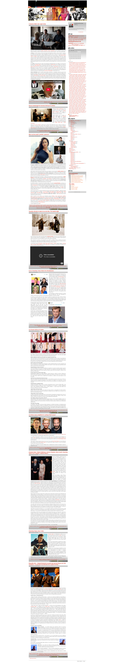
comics (52, 559)
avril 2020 (72, 76)
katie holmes (56, 101)
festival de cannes (54, 526)
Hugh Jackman (51, 191)
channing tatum (45, 101)
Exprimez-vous (61, 103)
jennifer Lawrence (57, 205)
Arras (71, 126)
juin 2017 (74, 85)
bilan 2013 (72, 154)
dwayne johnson (35, 205)
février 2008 (72, 113)
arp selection (41, 101)
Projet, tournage (56, 326)
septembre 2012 (80, 99)
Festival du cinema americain (60, 653)
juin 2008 (76, 112)
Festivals (46, 527)
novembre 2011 (84, 101)
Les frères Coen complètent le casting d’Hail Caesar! (42, 414)
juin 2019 (79, 78)
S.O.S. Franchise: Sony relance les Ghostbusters (41, 270)
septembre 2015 (72, 90)
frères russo (55, 324)
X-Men (60, 535)
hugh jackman (48, 205)
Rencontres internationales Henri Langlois (77, 182)
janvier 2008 (76, 113)
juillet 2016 (83, 87)
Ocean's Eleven (63, 55)
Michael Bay (36, 75)
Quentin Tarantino (50, 236)
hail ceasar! (53, 447)
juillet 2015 (79, 90)
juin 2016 (70, 88)
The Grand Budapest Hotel (61, 438)
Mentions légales (79, 661)
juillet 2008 (72, 112)
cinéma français (75, 38)
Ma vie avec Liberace (37, 124)
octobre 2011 (71, 102)
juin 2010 (83, 105)
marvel (54, 559)
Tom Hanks (38, 192)
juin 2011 (70, 103)
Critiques (49, 102)
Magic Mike (60, 122)
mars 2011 (80, 103)
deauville (51, 653)
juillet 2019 (75, 78)
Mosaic (64, 126)
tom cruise (64, 206)
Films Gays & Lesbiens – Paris (75, 134)
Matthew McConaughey (39, 206)
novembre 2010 (80, 104)
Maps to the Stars (37, 483)
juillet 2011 (83, 102)
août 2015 (76, 90)
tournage (60, 325)
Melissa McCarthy (63, 283)
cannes (76, 37)
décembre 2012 (81, 98)
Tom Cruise (45, 191)
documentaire (80, 39)
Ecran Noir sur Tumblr (74, 188)
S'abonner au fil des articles (73, 115)
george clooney (40, 205)
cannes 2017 (70, 38)
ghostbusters (60, 324)
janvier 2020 (83, 76)
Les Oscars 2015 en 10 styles (36, 329)
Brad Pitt (52, 192)
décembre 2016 (79, 86)
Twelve (32, 56)
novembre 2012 (71, 99)
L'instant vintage (73, 147)
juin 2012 (74, 100)
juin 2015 (83, 90)
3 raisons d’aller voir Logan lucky (37, 24)
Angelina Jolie (59, 192)
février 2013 (72, 98)
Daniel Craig (33, 66)
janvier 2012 (74, 101)
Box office (37, 653)
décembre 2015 (75, 89)
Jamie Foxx (47, 606)
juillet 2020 (79, 75)
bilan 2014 (72, 155)
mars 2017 (83, 85)
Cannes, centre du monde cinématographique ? (78, 163)
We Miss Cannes (74, 131)
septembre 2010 (72, 105)
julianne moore (64, 526)
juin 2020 (83, 75)
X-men (59, 559)
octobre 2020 (84, 74)
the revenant (60, 206)
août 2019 (72, 78)
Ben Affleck (42, 197)
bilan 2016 (72, 157)
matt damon (33, 206)
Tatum (34, 437)
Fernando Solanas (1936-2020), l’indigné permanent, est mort (77, 72)
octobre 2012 (75, 99)
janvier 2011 (70, 104)
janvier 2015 (83, 91)
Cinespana (72, 132)
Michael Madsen (39, 244)
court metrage (80, 38)
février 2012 (70, 101)
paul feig (47, 325)
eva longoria (47, 526)
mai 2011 (73, 103)
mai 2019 (82, 78)
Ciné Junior (72, 174)
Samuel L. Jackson (53, 243)
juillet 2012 (70, 100)
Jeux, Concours (73, 123)
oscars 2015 (45, 410)
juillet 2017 (70, 85)
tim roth (53, 266)
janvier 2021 (70, 74)
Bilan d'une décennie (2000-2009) (75, 161)
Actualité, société (73, 141)
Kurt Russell (40, 243)
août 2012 (84, 99)
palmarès (82, 43)
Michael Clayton (43, 442)
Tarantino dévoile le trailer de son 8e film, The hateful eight (44, 211)
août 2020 (76, 75)
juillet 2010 (79, 105)
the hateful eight (49, 266)
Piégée (56, 122)
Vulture (42, 163)
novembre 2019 (76, 77)
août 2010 (76, 105)
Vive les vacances (42, 202)
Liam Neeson (38, 197)
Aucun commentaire (54, 103)
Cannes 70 (72, 162)
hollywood (44, 205)
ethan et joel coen (43, 447)
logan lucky (59, 101)
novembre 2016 (84, 86)
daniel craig (52, 101)
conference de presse (47, 653)
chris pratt (31, 205)
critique (49, 101)
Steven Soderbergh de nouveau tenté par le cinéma (42, 105)
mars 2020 (75, 76)
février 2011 (83, 103)
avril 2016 (76, 88)
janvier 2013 (76, 98)
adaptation (44, 559)
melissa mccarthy (42, 325)
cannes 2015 (80, 37)
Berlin (71, 128)
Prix (73, 45)
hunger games (52, 205)
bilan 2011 (72, 152)
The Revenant (35, 185)
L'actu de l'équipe (71, 150)
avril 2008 (82, 112)
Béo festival (72, 127)
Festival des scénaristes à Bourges (76, 181)
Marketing (72, 124)
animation (77, 35)
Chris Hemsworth (61, 276)
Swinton (63, 437)
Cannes (44, 527)
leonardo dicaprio (62, 205)
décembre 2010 (75, 104)
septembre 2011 (75, 102)
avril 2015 (72, 91)
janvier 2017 (74, 86)
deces (76, 39)
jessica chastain (59, 526)
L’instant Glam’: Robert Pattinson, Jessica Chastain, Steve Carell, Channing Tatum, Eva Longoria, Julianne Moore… (48, 453)
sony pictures (53, 325)
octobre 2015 (84, 89)
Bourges (72, 129)
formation (70, 148)
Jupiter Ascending (46, 200)
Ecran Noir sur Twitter (74, 189)
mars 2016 (80, 88)
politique (70, 45)
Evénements (45, 411)
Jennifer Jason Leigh (46, 243)
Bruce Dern (48, 244)
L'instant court (73, 146)
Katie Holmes (37, 65)
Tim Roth (34, 244)
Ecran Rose (72, 145)
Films (51, 102)
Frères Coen (64, 434)
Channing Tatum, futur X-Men (36, 531)
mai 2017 (77, 85)
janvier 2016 (70, 89)
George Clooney (45, 192)
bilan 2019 (72, 160)
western (56, 266)
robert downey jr (45, 206)
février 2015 (79, 91)
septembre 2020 (72, 75)
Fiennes (51, 437)
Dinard (72, 133)
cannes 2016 (84, 37)
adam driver (37, 101)
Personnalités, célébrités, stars (50, 267)
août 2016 (79, 87)
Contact (84, 661)
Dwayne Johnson (48, 198)
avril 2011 (76, 103)
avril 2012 (80, 100)
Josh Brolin (46, 434)
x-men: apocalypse (62, 559)
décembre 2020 (75, 74)
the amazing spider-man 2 (48, 654)
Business (42, 326)
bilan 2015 (72, 156)
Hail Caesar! (58, 434)
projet (52, 130)
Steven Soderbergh (51, 50)
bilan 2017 (72, 158)
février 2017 (70, 86)
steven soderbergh (64, 101)
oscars (79, 43)
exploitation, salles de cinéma (75, 120)
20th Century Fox (39, 559)
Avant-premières (73, 142)
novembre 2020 (80, 74)
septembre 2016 (75, 87)
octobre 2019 (80, 77)
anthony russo (38, 324)
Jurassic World (40, 201)
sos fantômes (57, 325)
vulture (49, 207)
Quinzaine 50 (73, 164)
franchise (52, 324)
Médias (70, 165)
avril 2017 (80, 85)
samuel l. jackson (44, 266)
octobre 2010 (84, 104)
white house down (54, 654)
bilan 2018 (72, 159)
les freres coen (60, 447)
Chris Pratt (62, 198)
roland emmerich (41, 654)
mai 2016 (73, 88)
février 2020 (79, 76)
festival (50, 526)
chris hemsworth (48, 324)
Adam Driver (53, 64)
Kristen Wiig (38, 325)
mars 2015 (75, 91)
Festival (54, 471)
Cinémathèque (73, 122)
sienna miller (55, 410)
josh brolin (56, 447)
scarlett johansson (55, 206)
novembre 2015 (80, 89)
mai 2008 (79, 112)
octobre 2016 (71, 87)
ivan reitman (64, 324)
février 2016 (83, 88)
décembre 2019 (71, 77)
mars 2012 (83, 100)
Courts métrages (73, 143)
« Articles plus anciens (32, 658)
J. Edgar (62, 187)
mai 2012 (77, 100)
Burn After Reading (56, 441)
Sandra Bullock (58, 191)
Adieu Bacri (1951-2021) (72, 62)
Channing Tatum (38, 64)
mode (42, 410)
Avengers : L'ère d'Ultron (47, 178)
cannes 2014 (38, 526)
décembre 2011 (79, 101)
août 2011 (79, 102)
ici (39, 203)
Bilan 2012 (72, 153)
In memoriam (71, 149)
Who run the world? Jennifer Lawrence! (39, 134)
